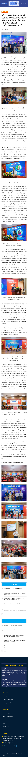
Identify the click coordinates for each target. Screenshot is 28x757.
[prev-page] (2, 614)
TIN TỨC (4, 11)
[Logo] (13, 3)
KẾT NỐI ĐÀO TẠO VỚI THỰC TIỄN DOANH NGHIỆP (13, 588)
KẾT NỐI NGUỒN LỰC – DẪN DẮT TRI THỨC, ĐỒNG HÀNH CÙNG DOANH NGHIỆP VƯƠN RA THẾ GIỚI (14, 599)
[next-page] (5, 614)
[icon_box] (14, 665)
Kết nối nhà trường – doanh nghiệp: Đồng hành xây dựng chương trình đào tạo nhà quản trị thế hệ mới (15, 610)
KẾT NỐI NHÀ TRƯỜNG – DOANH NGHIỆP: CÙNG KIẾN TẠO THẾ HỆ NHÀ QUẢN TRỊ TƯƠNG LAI (14, 604)
